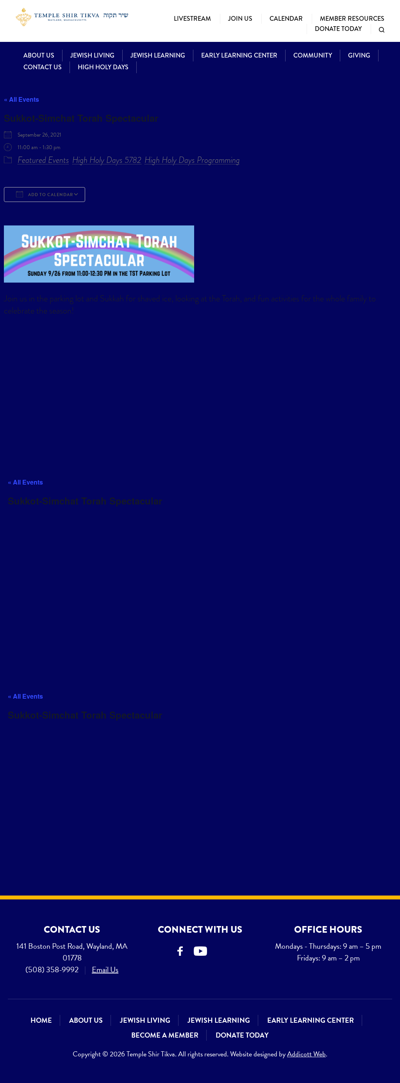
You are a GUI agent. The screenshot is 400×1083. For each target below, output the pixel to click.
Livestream (192, 18)
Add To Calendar (50, 194)
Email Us (105, 969)
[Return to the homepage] (72, 17)
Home (41, 1020)
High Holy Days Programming (192, 159)
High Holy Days (103, 67)
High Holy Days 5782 (106, 159)
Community (312, 55)
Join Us (240, 18)
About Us (38, 55)
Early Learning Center (239, 55)
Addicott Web (306, 1054)
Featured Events (43, 159)
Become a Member (164, 1035)
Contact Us (42, 67)
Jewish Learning (157, 55)
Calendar (286, 18)
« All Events (21, 99)
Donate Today (338, 28)
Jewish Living (92, 55)
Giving (359, 55)
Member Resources (352, 18)
